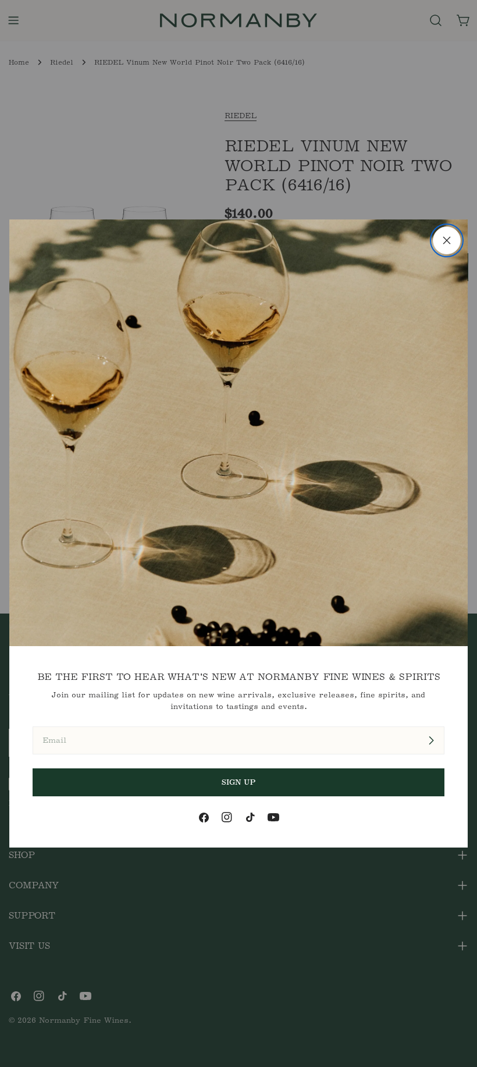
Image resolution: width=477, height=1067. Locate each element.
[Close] (447, 240)
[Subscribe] (431, 740)
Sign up (239, 782)
